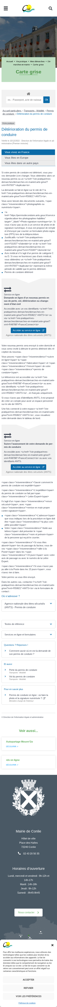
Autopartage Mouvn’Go (19, 741)
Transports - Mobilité (34, 110)
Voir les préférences (28, 996)
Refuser (28, 988)
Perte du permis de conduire (23, 670)
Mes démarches (37, 61)
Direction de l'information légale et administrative (23, 717)
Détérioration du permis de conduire (34, 114)
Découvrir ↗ (12, 747)
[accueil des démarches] (28, 93)
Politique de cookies (27, 1003)
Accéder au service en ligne (27, 330)
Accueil (9, 61)
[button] (52, 944)
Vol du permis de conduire (22, 676)
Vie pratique (21, 61)
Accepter (28, 979)
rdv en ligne (13, 760)
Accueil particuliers (12, 110)
